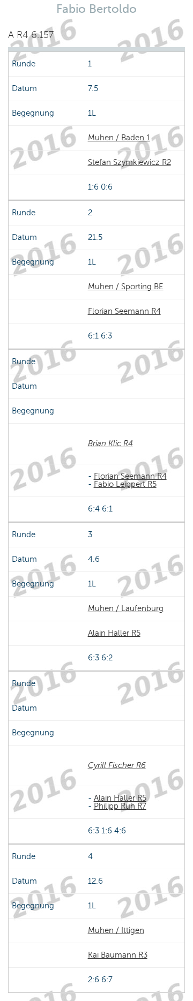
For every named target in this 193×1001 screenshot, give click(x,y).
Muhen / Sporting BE (126, 286)
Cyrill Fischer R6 (117, 765)
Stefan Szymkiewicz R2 (129, 162)
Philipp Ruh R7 (120, 806)
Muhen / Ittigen (116, 930)
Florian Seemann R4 (124, 311)
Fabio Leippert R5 (125, 484)
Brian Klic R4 (110, 443)
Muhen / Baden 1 (119, 137)
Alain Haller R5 (114, 633)
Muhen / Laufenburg (126, 608)
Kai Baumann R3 (117, 955)
